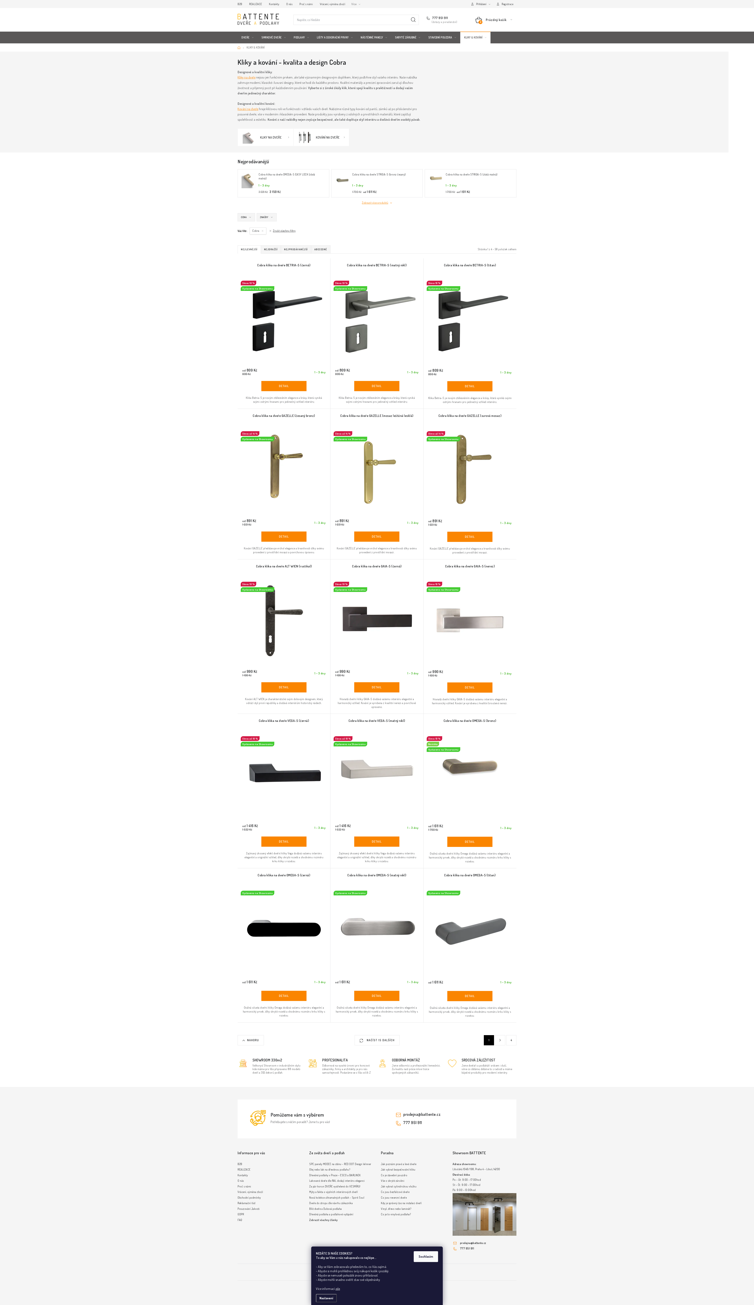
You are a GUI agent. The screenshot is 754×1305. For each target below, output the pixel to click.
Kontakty (274, 4)
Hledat (413, 20)
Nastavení (326, 1298)
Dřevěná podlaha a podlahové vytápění (331, 1214)
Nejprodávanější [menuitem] (296, 249)
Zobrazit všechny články (323, 1220)
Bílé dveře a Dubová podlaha (325, 1208)
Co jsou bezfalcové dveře (395, 1192)
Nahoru (253, 1040)
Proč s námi (306, 4)
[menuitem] (247, 37)
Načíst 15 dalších (380, 1040)
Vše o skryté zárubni (392, 1180)
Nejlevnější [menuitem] (249, 249)
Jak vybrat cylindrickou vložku (398, 1186)
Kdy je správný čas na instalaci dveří (401, 1203)
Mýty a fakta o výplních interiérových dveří (333, 1192)
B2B (240, 4)
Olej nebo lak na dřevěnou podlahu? (329, 1169)
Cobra (256, 230)
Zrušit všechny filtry (284, 230)
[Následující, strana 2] (500, 1040)
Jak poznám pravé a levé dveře (398, 1164)
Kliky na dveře (246, 77)
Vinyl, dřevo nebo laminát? (396, 1208)
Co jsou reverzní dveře (394, 1197)
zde (338, 1289)
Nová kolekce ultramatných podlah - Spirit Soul (336, 1197)
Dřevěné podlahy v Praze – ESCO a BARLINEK (335, 1175)
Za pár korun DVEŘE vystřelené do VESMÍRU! (335, 1186)
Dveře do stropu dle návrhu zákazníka (331, 1203)
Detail (284, 386)
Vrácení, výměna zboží (332, 4)
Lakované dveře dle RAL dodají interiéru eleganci (337, 1180)
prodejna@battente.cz (422, 1114)
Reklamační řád (246, 1203)
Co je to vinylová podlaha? (396, 1214)
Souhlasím (426, 1256)
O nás (289, 4)
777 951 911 (440, 18)
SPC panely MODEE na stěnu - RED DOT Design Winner (340, 1164)
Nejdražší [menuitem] (271, 249)
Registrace (507, 4)
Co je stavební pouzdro (394, 1175)
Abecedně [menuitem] (320, 249)
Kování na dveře (248, 109)
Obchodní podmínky (249, 1197)
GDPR (241, 1214)
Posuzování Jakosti (249, 1208)
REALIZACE (255, 4)
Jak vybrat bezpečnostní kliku (398, 1169)
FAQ (240, 1220)
